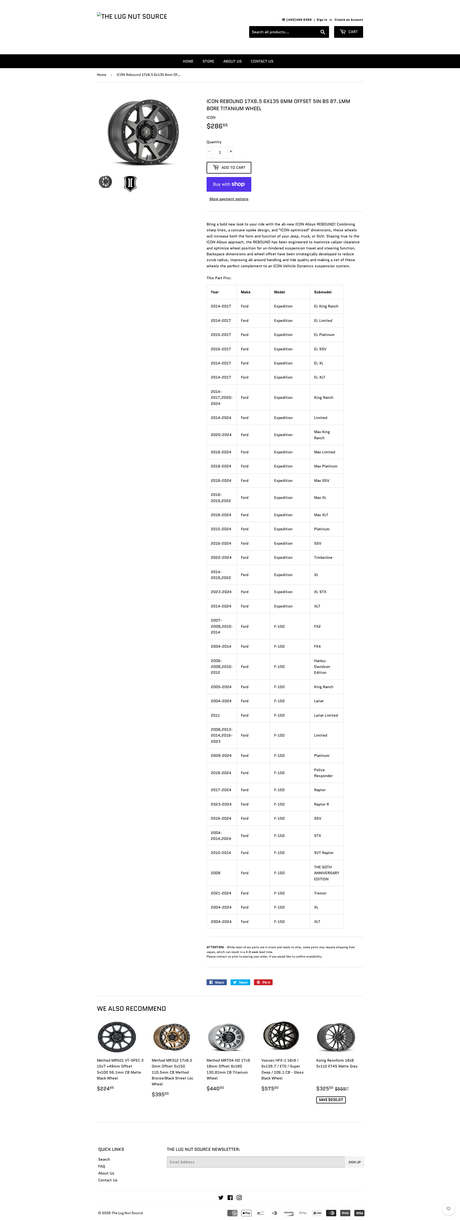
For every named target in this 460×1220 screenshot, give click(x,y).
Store (208, 61)
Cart (352, 31)
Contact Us (262, 61)
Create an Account (349, 19)
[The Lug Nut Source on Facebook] (230, 1198)
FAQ (101, 1166)
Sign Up (354, 1162)
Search (104, 1159)
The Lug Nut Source (127, 1212)
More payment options (229, 199)
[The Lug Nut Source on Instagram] (239, 1198)
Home (188, 61)
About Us (232, 61)
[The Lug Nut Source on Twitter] (221, 1198)
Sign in (322, 19)
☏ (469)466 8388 (297, 19)
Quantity (214, 142)
